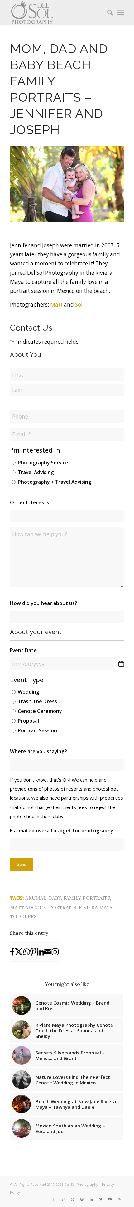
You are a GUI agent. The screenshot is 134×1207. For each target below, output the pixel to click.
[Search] (107, 12)
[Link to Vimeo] (100, 1199)
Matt (56, 304)
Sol (79, 304)
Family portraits (87, 898)
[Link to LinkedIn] (91, 1199)
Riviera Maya (95, 907)
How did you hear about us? (43, 603)
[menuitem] (107, 12)
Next (114, 189)
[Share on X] (19, 952)
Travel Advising (36, 472)
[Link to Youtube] (110, 1199)
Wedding (28, 691)
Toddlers (23, 916)
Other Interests (29, 502)
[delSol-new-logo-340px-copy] (55, 12)
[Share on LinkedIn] (40, 952)
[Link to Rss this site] (119, 1199)
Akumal (35, 898)
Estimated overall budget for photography (61, 830)
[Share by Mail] (47, 952)
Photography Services (44, 462)
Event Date (23, 650)
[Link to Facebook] (54, 1199)
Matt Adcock (28, 907)
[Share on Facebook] (12, 952)
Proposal (28, 720)
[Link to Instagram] (55, 952)
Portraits (62, 907)
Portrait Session (37, 730)
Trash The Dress (37, 701)
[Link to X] (72, 1199)
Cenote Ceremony (40, 711)
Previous (19, 189)
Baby (55, 898)
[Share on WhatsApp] (26, 952)
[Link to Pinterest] (63, 1199)
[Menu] (120, 12)
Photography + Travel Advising (54, 481)
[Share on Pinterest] (33, 952)
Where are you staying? (38, 751)
